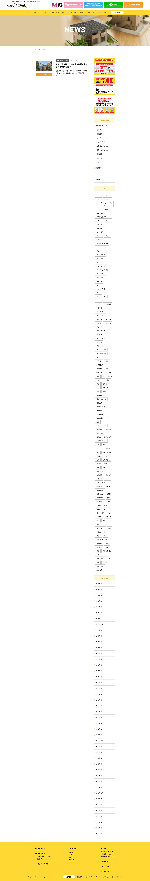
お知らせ (99, 168)
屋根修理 (99, 130)
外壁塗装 (99, 134)
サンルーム (99, 277)
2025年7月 (99, 648)
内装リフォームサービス (108, 851)
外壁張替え (100, 410)
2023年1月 (99, 723)
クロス (98, 262)
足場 (107, 543)
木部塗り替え (100, 471)
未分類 (98, 180)
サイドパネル (100, 274)
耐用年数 (99, 524)
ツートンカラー (101, 297)
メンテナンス (100, 331)
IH (97, 195)
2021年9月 (99, 805)
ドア (105, 300)
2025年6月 (99, 653)
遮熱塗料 (99, 547)
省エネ (110, 513)
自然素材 (108, 524)
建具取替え (106, 460)
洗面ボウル (100, 490)
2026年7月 (99, 589)
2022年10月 (99, 741)
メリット (99, 327)
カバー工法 (100, 232)
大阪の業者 (100, 414)
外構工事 (99, 154)
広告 (104, 445)
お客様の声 (82, 12)
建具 (97, 460)
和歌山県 (71, 860)
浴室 (108, 498)
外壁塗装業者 (100, 407)
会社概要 (79, 877)
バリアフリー (100, 312)
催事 (97, 376)
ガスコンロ (100, 228)
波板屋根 (99, 486)
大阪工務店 (100, 418)
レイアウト (100, 357)
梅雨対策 (99, 475)
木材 (104, 467)
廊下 (107, 456)
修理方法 (99, 372)
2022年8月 (99, 752)
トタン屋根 (107, 304)
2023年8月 (99, 682)
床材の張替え (107, 452)
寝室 (108, 418)
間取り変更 (100, 558)
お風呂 (98, 221)
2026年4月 (99, 607)
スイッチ (99, 285)
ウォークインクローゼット (104, 204)
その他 (99, 162)
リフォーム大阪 (101, 353)
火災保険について (54, 12)
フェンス (99, 319)
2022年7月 (99, 758)
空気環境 (108, 517)
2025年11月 (99, 624)
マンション (107, 323)
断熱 (105, 464)
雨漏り (105, 562)
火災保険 (108, 502)
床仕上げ (99, 448)
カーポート (100, 138)
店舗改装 (99, 456)
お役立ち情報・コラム (103, 126)
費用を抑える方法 (102, 540)
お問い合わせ (106, 877)
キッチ (108, 236)
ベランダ (108, 319)
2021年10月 (99, 799)
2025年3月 (99, 665)
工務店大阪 (107, 437)
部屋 (107, 547)
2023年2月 (99, 717)
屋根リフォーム (101, 426)
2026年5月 (99, 601)
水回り (108, 479)
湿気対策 (99, 502)
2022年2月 (99, 776)
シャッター (100, 281)
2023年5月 (99, 700)
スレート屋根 (100, 289)
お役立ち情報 (102, 12)
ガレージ (99, 236)
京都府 (71, 855)
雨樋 (97, 562)
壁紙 (104, 391)
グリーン (99, 251)
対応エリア (65, 12)
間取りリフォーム (102, 150)
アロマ (98, 199)
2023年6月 (99, 694)
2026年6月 (99, 595)
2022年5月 (99, 770)
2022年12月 (99, 729)
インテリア (107, 199)
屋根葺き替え (100, 433)
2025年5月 (99, 659)
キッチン (99, 240)
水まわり (99, 479)
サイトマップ (118, 877)
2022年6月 (99, 764)
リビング (99, 158)
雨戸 (108, 558)
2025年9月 (99, 636)
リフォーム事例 (101, 350)
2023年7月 (99, 688)
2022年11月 (99, 735)
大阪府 (71, 852)
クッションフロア (102, 247)
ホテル (98, 323)
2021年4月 (99, 828)
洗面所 (109, 494)
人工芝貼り (100, 365)
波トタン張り (100, 483)
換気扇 (98, 464)
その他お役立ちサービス (108, 856)
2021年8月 (99, 810)
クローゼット (100, 259)
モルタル (99, 334)
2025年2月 (99, 671)
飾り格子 (99, 570)
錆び (97, 551)
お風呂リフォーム (102, 146)
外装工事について (41, 859)
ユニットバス (100, 338)
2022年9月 (99, 746)
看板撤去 (99, 517)
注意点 (108, 486)
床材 (97, 452)
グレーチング (100, 255)
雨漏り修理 (100, 566)
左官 (97, 445)
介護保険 (99, 369)
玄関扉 (98, 509)
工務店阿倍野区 (101, 441)
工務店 (98, 437)
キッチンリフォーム (103, 142)
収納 (108, 380)
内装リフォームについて (43, 856)
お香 (105, 221)
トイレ (98, 304)
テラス (98, 300)
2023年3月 (99, 712)
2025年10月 (99, 630)
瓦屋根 (106, 509)
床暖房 (108, 448)
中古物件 (99, 361)
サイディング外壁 (102, 270)
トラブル (99, 308)
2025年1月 (99, 677)
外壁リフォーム (101, 399)
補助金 (98, 532)
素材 (97, 520)
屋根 (97, 422)
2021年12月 (99, 787)
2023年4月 (99, 706)
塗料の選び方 (107, 388)
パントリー (100, 315)
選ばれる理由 (32, 12)
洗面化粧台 (100, 494)
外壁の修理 (100, 395)
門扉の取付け (107, 551)
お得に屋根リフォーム (103, 217)
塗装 (97, 391)
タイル (98, 293)
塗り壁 (105, 384)
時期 (97, 467)
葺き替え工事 (100, 528)
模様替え (108, 475)
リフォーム (99, 346)
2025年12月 (99, 618)
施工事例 (73, 12)
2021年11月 (99, 793)
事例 (107, 361)
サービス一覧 (42, 12)
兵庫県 (71, 857)
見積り (98, 536)
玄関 (105, 505)
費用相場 (99, 543)
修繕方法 (108, 372)
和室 (97, 384)
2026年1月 (99, 613)
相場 (102, 513)
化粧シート (100, 380)
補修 (109, 528)
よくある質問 (92, 12)
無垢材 (98, 505)
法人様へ (117, 12)
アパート (104, 195)
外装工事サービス (106, 854)
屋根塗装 (108, 429)
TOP (36, 49)
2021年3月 (99, 834)
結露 (104, 520)
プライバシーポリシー (92, 877)
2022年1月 (99, 781)
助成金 (110, 376)
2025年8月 (99, 642)
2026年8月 (99, 584)
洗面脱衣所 (100, 498)
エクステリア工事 (102, 209)
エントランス (100, 213)
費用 (105, 536)
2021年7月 (99, 816)
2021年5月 (99, 822)
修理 (107, 369)
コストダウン (100, 266)
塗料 (97, 388)
